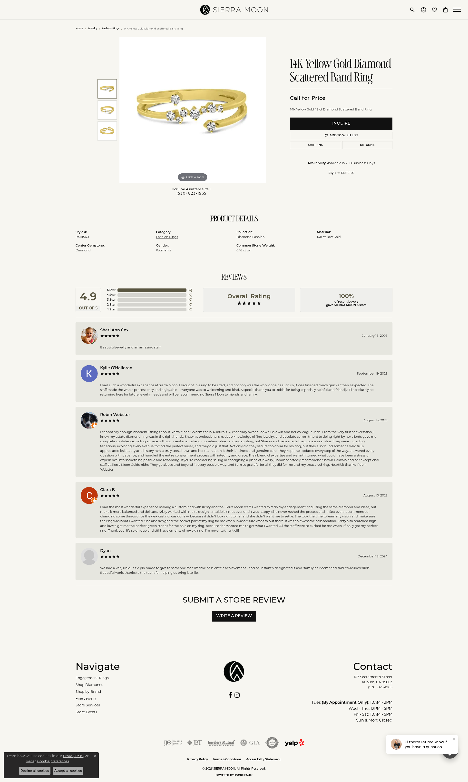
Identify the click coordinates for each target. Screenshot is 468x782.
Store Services (88, 705)
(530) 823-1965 (191, 194)
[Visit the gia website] (250, 743)
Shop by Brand (88, 691)
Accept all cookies (68, 770)
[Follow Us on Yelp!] (294, 743)
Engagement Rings (92, 678)
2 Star (111, 304)
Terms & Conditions (227, 759)
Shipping (315, 145)
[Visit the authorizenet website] (272, 743)
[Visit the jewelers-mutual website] (221, 743)
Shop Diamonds (89, 685)
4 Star (111, 295)
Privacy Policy (197, 759)
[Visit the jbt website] (195, 743)
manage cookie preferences (47, 761)
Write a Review (234, 616)
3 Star (111, 299)
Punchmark (244, 775)
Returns (367, 145)
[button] (413, 10)
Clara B (107, 490)
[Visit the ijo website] (173, 743)
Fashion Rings (110, 28)
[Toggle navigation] (458, 10)
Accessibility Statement (263, 759)
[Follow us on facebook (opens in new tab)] (230, 695)
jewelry (92, 28)
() (190, 290)
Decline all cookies (34, 770)
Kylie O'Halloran (116, 368)
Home (79, 28)
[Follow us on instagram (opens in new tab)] (237, 695)
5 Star (111, 290)
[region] (192, 110)
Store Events (86, 712)
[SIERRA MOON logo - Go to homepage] (234, 10)
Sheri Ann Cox (114, 330)
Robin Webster (115, 415)
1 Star (111, 309)
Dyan (105, 551)
